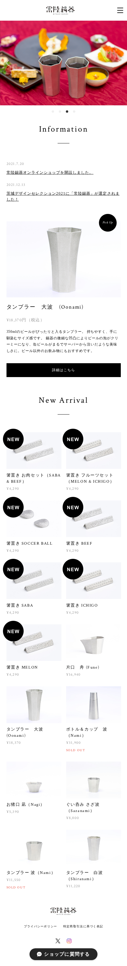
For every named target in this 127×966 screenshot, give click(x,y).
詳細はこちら (63, 370)
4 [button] (74, 111)
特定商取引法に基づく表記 (83, 926)
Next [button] (118, 63)
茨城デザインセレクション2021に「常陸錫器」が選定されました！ (63, 196)
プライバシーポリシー (40, 926)
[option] (63, 63)
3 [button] (67, 111)
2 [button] (60, 111)
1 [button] (53, 111)
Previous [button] (9, 63)
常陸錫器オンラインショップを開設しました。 (50, 172)
